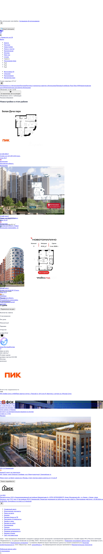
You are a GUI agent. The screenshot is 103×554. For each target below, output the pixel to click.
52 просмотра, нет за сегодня (10, 94)
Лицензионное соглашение (19, 543)
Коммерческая (8, 51)
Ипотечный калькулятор (12, 529)
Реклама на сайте (9, 523)
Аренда (6, 43)
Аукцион (6, 515)
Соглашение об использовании (29, 21)
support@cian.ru (37, 545)
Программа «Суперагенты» (13, 519)
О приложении (5, 551)
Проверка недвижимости (12, 531)
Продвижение (8, 525)
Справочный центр (10, 509)
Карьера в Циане (9, 533)
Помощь (7, 527)
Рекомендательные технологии (82, 545)
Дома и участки (9, 49)
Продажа (7, 45)
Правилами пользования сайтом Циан (77, 541)
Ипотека (7, 53)
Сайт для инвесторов (11, 535)
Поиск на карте (9, 513)
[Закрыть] (1, 23)
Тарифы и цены (9, 521)
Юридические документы (12, 511)
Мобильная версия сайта (8, 549)
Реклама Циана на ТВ (11, 517)
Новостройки (8, 47)
